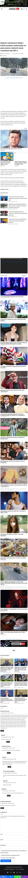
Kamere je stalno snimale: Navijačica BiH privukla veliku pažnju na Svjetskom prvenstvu (17, 221)
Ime (1, 834)
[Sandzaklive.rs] (14, 9)
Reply (2, 730)
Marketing (22, 869)
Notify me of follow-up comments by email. (11, 855)
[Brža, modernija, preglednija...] (14, 643)
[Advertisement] (14, 26)
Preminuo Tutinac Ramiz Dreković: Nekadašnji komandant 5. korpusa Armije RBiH (18, 198)
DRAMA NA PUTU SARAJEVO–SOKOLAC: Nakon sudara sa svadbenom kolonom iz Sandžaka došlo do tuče (18, 206)
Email (1, 839)
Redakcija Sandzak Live (5, 53)
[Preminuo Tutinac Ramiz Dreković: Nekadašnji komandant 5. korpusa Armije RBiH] (4, 198)
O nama (17, 869)
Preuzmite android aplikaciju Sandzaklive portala (14, 639)
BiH (14, 650)
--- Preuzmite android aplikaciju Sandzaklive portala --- (14, 77)
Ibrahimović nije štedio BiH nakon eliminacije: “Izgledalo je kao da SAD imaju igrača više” (18, 213)
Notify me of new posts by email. (8, 857)
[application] (14, 265)
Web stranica (3, 845)
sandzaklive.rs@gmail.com (9, 869)
